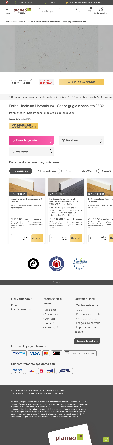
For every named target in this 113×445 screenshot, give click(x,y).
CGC (79, 309)
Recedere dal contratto (87, 341)
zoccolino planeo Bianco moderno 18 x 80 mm (27, 200)
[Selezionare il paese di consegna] (7, 2)
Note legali (51, 327)
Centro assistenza (87, 305)
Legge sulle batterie (88, 323)
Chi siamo (50, 309)
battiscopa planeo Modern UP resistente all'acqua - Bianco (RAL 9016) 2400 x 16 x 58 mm (64, 201)
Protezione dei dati (88, 314)
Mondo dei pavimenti (14, 21)
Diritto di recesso (87, 318)
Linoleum (29, 21)
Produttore (51, 314)
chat (25, 2)
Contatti (51, 2)
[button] (7, 2)
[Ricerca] (63, 11)
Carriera (49, 323)
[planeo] (69, 437)
